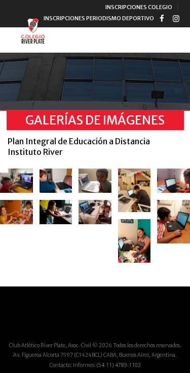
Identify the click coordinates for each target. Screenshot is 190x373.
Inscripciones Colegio (138, 7)
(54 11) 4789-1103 (119, 364)
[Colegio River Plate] (33, 32)
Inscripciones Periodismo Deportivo (99, 18)
